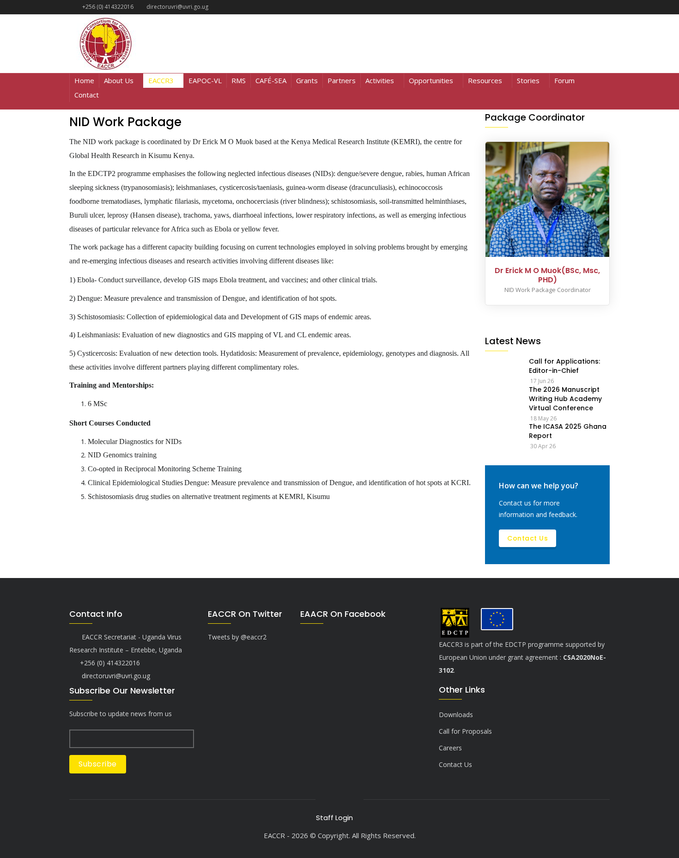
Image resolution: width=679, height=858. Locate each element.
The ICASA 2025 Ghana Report (567, 431)
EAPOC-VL (205, 80)
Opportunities (431, 80)
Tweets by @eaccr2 (237, 637)
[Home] (155, 43)
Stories (528, 80)
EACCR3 (161, 80)
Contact (86, 94)
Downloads (456, 714)
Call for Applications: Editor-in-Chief (564, 366)
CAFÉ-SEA (270, 80)
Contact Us (527, 538)
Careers (450, 747)
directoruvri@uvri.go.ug (115, 675)
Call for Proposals (465, 731)
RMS (238, 80)
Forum (564, 80)
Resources (485, 80)
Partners (341, 80)
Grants (307, 80)
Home (84, 80)
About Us (118, 80)
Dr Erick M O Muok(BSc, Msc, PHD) (547, 275)
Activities (379, 80)
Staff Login (334, 817)
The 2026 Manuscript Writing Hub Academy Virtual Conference (565, 399)
